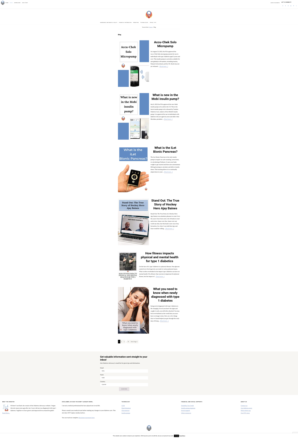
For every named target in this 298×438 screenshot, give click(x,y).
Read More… (6, 413)
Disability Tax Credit (187, 405)
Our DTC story (245, 413)
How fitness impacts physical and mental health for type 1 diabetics (159, 257)
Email (102, 368)
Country (102, 381)
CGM (123, 405)
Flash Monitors (126, 408)
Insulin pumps (126, 413)
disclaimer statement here (87, 418)
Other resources (186, 413)
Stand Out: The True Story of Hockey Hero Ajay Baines (165, 204)
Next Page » (134, 342)
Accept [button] (176, 435)
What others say (246, 410)
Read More (182, 435)
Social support (185, 410)
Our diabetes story (246, 408)
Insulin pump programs (188, 408)
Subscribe (124, 389)
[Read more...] (164, 66)
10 (129, 341)
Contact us (244, 405)
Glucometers (125, 410)
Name (102, 375)
